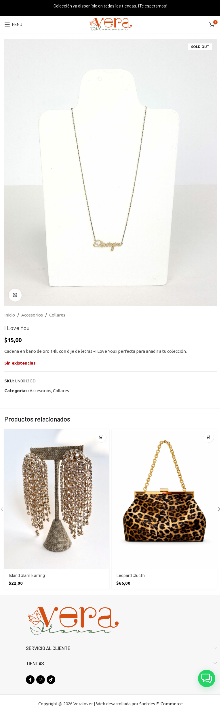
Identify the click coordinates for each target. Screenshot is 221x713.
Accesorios (32, 314)
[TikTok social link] (51, 679)
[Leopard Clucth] (164, 499)
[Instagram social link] (40, 679)
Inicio (9, 314)
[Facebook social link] (30, 679)
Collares (57, 314)
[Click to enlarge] (15, 295)
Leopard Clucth (130, 575)
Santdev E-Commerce (161, 703)
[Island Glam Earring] (56, 499)
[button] (101, 437)
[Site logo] (110, 24)
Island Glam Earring (27, 575)
